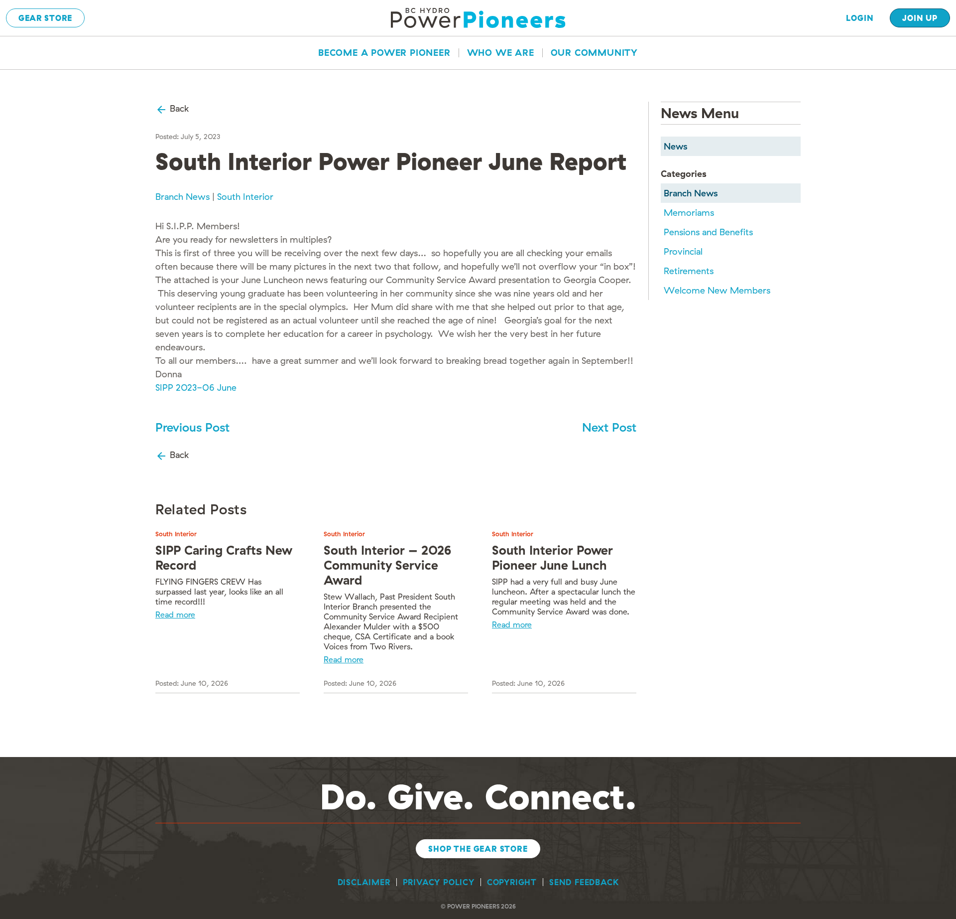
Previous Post (192, 427)
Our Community (594, 52)
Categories (684, 173)
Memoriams (689, 212)
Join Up (920, 18)
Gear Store (45, 18)
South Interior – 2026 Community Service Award (387, 565)
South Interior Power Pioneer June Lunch (552, 557)
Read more (175, 614)
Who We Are (500, 52)
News (675, 146)
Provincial (683, 251)
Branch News (182, 196)
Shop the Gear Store (477, 849)
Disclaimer (364, 882)
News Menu (700, 113)
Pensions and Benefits (708, 232)
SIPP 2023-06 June (196, 387)
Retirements (689, 271)
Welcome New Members (717, 290)
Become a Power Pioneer (384, 52)
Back (178, 108)
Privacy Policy (439, 882)
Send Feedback (583, 882)
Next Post (609, 427)
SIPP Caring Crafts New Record (223, 557)
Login (859, 18)
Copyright (512, 882)
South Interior (245, 196)
